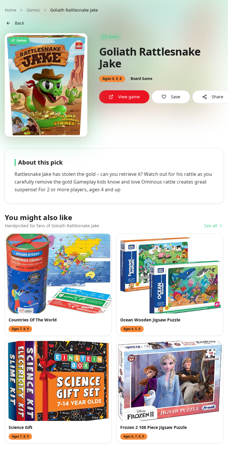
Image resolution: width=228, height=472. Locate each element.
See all (210, 225)
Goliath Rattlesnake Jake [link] (74, 10)
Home (10, 10)
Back (19, 23)
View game (129, 97)
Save (175, 97)
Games (33, 10)
